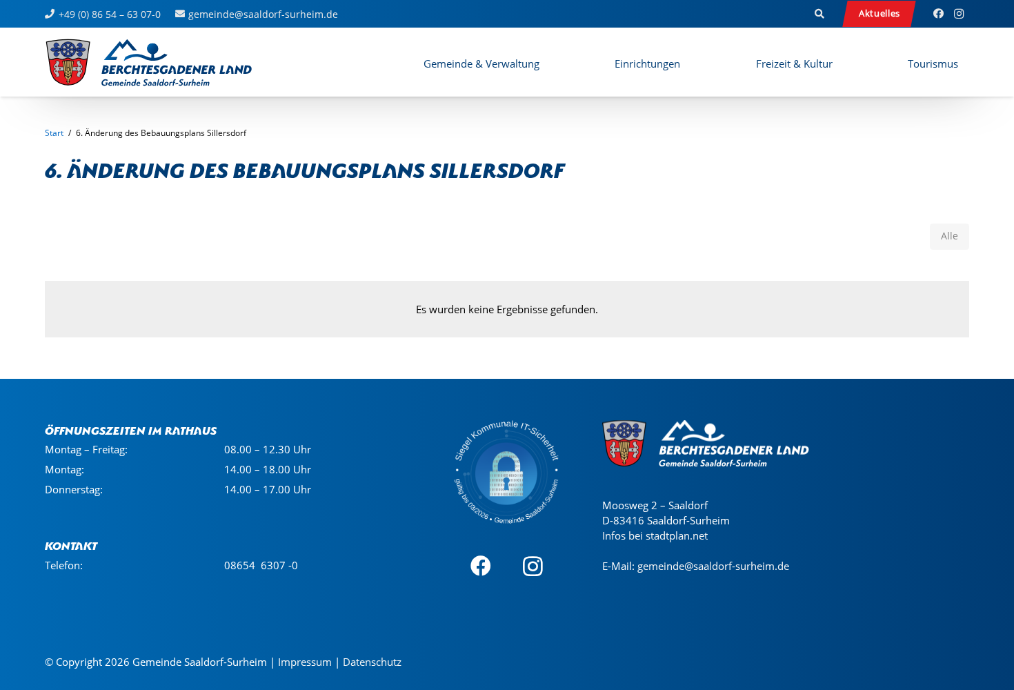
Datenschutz (372, 662)
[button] (820, 14)
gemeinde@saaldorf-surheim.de (713, 566)
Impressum (305, 662)
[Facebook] (938, 13)
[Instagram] (958, 13)
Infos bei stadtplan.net (655, 535)
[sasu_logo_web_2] (148, 62)
